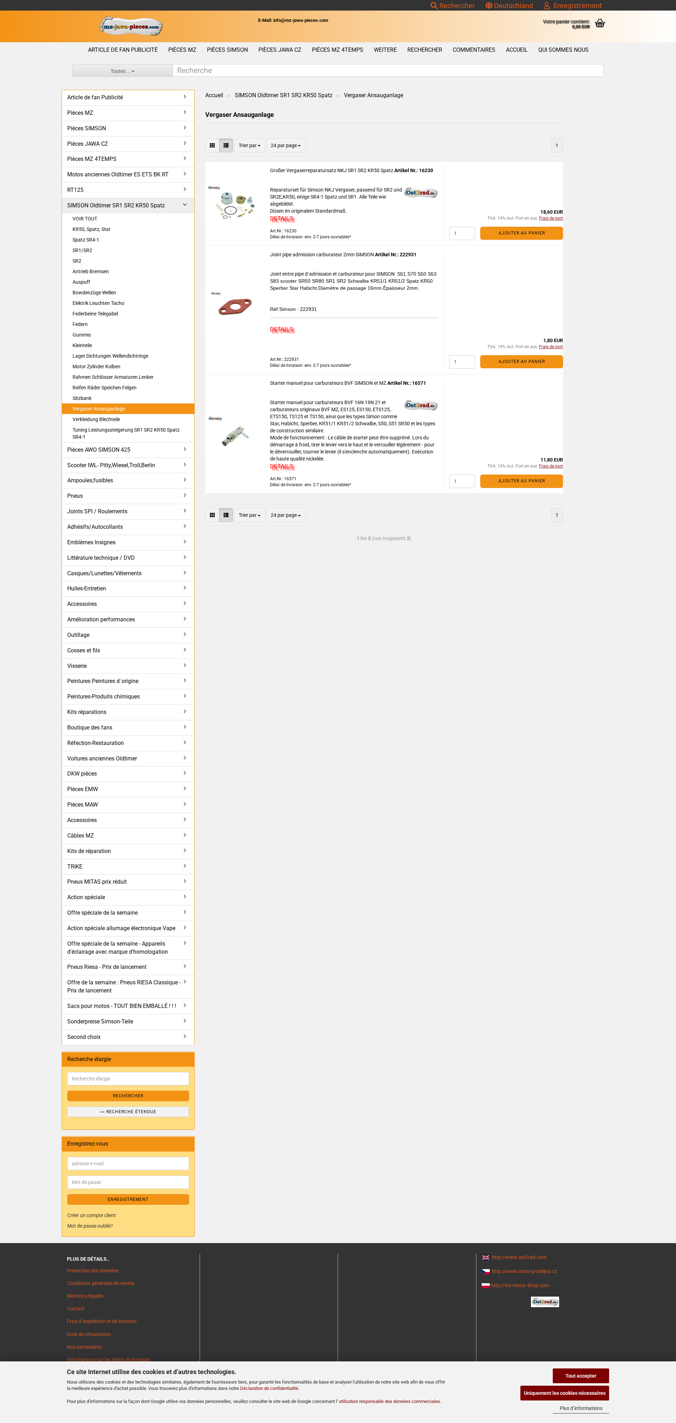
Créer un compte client (91, 1215)
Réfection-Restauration (95, 743)
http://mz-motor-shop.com (520, 1285)
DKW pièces (82, 773)
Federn (80, 324)
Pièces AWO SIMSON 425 (98, 449)
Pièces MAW (82, 804)
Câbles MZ (80, 835)
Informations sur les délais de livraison (108, 1359)
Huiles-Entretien (86, 588)
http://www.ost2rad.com (519, 1257)
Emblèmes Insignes (91, 542)
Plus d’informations (581, 1408)
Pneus (75, 496)
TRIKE (74, 866)
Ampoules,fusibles (90, 480)
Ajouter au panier (522, 233)
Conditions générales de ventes (100, 1283)
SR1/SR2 (82, 250)
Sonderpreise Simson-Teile (100, 1021)
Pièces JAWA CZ (279, 49)
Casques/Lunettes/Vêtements (104, 573)
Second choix (84, 1037)
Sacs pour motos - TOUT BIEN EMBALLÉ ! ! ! (121, 1006)
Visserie (77, 666)
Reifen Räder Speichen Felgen (105, 387)
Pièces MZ (182, 49)
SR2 (77, 261)
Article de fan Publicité (123, 49)
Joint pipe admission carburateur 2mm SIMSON (322, 254)
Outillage (78, 635)
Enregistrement (576, 5)
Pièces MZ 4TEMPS (337, 49)
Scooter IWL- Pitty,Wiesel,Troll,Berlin (111, 465)
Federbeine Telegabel (95, 313)
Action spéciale (86, 897)
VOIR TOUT (85, 218)
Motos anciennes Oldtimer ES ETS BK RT (118, 174)
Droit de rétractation (89, 1334)
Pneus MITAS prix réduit (97, 881)
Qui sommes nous (563, 49)
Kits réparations (86, 712)
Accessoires (82, 604)
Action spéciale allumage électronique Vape (121, 928)
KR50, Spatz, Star (92, 229)
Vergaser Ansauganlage (99, 409)
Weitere (385, 49)
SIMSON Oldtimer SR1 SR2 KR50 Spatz (116, 205)
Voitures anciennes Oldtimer (102, 758)
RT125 (75, 190)
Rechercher (456, 5)
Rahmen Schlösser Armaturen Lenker (113, 377)
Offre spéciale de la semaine (102, 912)
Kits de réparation (89, 851)
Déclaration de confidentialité (269, 1388)
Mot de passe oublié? (90, 1226)
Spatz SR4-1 (86, 240)
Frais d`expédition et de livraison (102, 1321)
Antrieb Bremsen (91, 271)
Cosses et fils (83, 650)
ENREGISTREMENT (128, 1199)
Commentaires (474, 49)
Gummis (82, 335)
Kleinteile (82, 345)
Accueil (517, 49)
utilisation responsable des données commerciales (389, 1401)
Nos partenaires (84, 1347)
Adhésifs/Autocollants (95, 527)
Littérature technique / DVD (101, 557)
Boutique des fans (89, 727)
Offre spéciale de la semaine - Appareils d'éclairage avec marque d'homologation (117, 947)
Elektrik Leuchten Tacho (98, 303)
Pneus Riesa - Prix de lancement (106, 967)
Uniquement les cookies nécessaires (565, 1393)
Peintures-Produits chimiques (103, 696)
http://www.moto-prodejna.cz (524, 1271)
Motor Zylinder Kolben (96, 366)
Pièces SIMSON (227, 49)
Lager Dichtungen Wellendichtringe (110, 356)
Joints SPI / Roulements (97, 511)
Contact (75, 1308)
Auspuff (81, 282)
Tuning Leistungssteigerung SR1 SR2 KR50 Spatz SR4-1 (126, 433)
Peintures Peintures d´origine (102, 681)
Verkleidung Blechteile (96, 419)
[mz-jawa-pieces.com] (131, 26)
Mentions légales (85, 1296)
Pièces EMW (82, 789)
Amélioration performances (101, 619)
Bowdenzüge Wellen (94, 292)
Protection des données (92, 1270)
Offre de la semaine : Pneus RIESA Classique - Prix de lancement (124, 986)
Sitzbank (82, 398)
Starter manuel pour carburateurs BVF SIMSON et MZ (328, 383)
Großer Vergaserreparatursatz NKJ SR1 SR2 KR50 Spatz (332, 170)
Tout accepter (580, 1376)
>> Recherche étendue (128, 1111)
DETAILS (281, 218)
